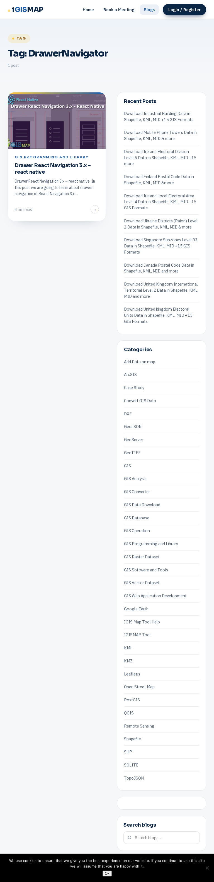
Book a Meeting (118, 9)
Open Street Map (139, 686)
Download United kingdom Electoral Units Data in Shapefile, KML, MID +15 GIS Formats (158, 315)
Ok (107, 873)
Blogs (149, 9)
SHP (128, 752)
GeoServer (133, 439)
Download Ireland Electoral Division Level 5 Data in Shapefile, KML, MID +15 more (160, 157)
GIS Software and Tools (146, 570)
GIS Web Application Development (155, 595)
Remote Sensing (139, 726)
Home (88, 9)
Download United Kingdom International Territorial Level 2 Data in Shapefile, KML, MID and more (161, 290)
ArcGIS (130, 374)
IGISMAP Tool (137, 634)
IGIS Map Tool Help (142, 622)
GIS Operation (137, 530)
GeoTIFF (132, 452)
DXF (128, 413)
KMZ (128, 661)
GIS (127, 465)
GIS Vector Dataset (142, 582)
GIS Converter (137, 491)
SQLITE (131, 765)
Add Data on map (139, 361)
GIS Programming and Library (151, 543)
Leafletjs (132, 674)
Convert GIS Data (140, 400)
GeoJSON (133, 426)
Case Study (134, 387)
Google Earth (136, 608)
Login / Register (184, 9)
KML (128, 647)
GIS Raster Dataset (142, 556)
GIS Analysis (135, 478)
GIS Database (136, 517)
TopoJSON (134, 778)
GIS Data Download (142, 504)
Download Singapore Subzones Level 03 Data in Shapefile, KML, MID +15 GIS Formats (161, 246)
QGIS (129, 713)
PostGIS (132, 699)
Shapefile (132, 738)
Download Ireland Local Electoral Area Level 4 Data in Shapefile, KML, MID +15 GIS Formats (160, 202)
